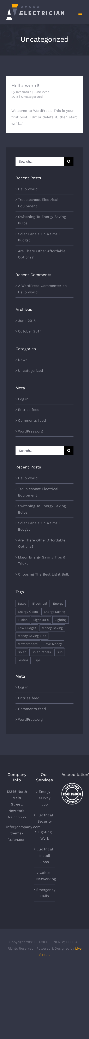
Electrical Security (44, 818)
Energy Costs (28, 612)
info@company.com (23, 827)
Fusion (23, 620)
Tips (37, 660)
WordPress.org (30, 431)
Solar (22, 652)
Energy (58, 603)
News (22, 360)
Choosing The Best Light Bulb (43, 574)
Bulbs (22, 603)
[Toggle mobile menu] (80, 13)
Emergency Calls (44, 893)
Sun (60, 652)
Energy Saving (54, 612)
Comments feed (32, 420)
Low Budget (27, 628)
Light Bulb (41, 620)
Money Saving (52, 628)
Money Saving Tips (32, 636)
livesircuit (23, 92)
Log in (23, 399)
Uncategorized (32, 97)
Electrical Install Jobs (44, 855)
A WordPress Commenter (39, 286)
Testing (23, 660)
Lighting (60, 620)
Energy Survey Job (45, 797)
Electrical (39, 603)
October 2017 (29, 331)
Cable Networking (44, 876)
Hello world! (25, 85)
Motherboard (28, 644)
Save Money (52, 644)
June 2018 (27, 321)
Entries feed (29, 410)
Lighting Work (45, 835)
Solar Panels (41, 652)
